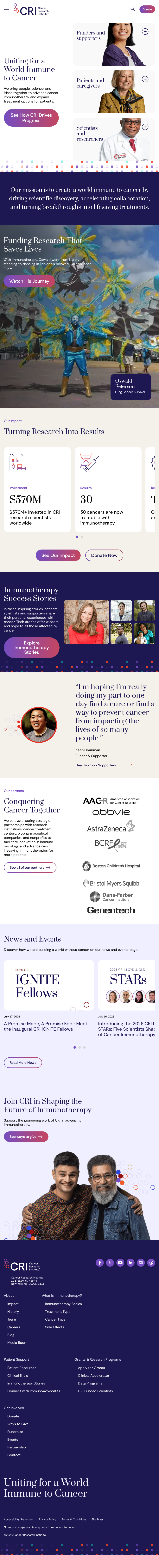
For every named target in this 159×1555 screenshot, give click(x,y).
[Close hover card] (145, 32)
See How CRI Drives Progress (31, 117)
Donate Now (104, 555)
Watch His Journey (29, 281)
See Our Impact (58, 555)
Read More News (23, 1062)
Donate (147, 9)
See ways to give (23, 1136)
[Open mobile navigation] (6, 10)
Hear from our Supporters (96, 765)
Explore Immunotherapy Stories (32, 647)
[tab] (77, 537)
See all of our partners (27, 867)
